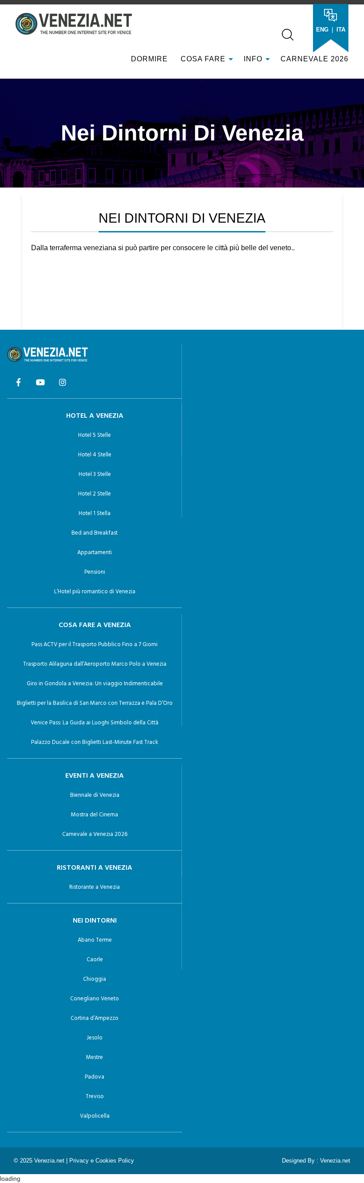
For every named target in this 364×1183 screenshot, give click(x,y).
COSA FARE (203, 59)
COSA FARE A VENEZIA (95, 625)
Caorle (95, 959)
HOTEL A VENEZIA (94, 416)
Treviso (95, 1096)
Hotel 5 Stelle (94, 435)
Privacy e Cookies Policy (101, 1160)
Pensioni (94, 572)
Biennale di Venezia (94, 795)
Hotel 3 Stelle (95, 474)
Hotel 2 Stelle (94, 494)
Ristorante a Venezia (94, 887)
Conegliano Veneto (94, 998)
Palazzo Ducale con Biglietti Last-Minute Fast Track (94, 742)
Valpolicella (95, 1116)
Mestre (94, 1057)
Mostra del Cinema (94, 814)
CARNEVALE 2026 (314, 59)
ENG (322, 29)
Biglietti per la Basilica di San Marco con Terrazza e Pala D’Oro (95, 703)
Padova (94, 1077)
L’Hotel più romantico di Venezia (94, 591)
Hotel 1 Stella (95, 513)
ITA (340, 29)
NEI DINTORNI (95, 921)
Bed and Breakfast (94, 533)
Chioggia (94, 979)
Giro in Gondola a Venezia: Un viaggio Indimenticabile (95, 683)
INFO (254, 59)
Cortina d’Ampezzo (95, 1018)
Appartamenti (94, 552)
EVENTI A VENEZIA (94, 776)
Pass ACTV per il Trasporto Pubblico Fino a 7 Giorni (95, 644)
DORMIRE (148, 59)
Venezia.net (335, 1160)
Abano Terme (95, 940)
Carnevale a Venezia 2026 (94, 834)
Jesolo (95, 1038)
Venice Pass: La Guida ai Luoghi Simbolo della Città (94, 722)
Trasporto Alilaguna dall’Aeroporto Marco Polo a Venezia (94, 664)
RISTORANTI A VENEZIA (94, 868)
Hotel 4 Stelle (94, 455)
